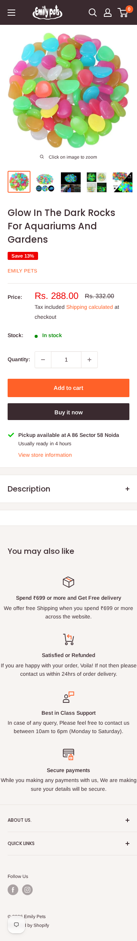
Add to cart (68, 388)
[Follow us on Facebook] (13, 889)
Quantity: (19, 359)
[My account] (108, 12)
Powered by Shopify (28, 925)
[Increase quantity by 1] (89, 360)
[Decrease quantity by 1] (43, 360)
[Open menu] (11, 13)
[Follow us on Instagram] (27, 889)
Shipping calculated (89, 307)
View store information (45, 455)
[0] (123, 12)
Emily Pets (22, 271)
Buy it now (68, 412)
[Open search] (93, 12)
